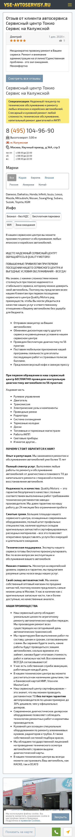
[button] (19, 831)
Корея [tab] (22, 177)
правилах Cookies (30, 820)
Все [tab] (12, 177)
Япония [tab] (49, 177)
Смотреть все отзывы (24, 78)
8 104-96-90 (30, 130)
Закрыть (60, 817)
